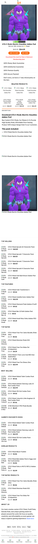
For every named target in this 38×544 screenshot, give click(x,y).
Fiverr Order (15, 530)
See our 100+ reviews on (19, 46)
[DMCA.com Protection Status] (19, 41)
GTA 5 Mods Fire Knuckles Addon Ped (7, 101)
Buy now (25, 53)
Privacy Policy (19, 533)
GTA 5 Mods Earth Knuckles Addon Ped (31, 101)
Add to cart (14, 53)
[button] (2, 2)
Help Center (17, 531)
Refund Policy (27, 531)
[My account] (36, 2)
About (34, 530)
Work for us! (6, 530)
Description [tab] (6, 110)
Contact (9, 531)
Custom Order (25, 530)
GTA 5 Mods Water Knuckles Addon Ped (19, 102)
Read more (30, 518)
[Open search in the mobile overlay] (5, 2)
